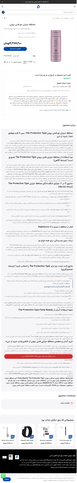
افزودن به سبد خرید (15, 49)
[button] (70, 437)
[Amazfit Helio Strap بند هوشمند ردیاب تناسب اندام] (27, 432)
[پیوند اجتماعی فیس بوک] (12, 62)
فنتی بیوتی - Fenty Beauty (11, 56)
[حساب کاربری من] (2, 6)
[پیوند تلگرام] (5, 62)
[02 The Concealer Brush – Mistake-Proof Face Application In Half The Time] (65, 432)
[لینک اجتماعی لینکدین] (7, 62)
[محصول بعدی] (2, 18)
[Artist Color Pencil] (8, 432)
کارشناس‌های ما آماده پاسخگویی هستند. (54, 110)
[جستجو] (3, 12)
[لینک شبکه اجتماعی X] (9, 62)
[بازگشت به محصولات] (5, 18)
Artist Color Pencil (8, 440)
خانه (72, 18)
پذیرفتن (7, 479)
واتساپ (36, 371)
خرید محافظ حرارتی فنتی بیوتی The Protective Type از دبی (38, 356)
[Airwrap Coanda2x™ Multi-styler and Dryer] (46, 432)
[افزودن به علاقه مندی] (61, 427)
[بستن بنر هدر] (2, 2)
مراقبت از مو (56, 18)
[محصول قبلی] (7, 18)
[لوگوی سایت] (38, 7)
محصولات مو (65, 18)
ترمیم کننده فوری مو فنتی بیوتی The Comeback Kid (24, 374)
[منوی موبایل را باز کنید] (75, 6)
